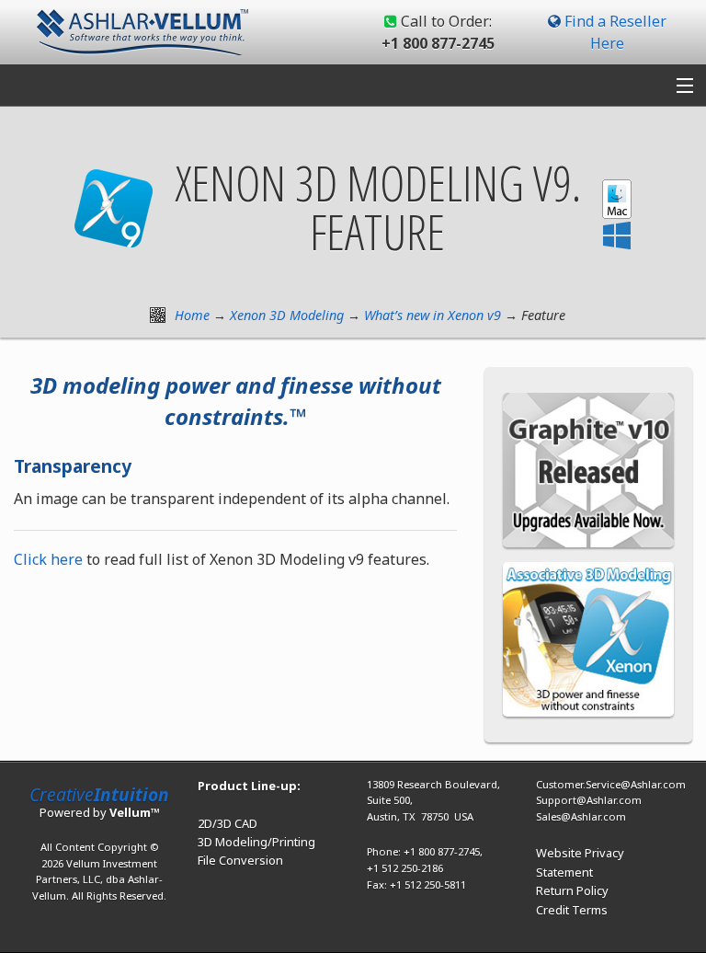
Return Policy (572, 890)
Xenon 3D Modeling (287, 315)
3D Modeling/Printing (256, 841)
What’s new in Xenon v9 (432, 315)
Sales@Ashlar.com (581, 816)
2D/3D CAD (227, 823)
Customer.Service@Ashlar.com (611, 784)
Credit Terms (572, 909)
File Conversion (240, 860)
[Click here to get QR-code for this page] (158, 315)
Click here (48, 559)
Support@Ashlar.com (589, 800)
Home (192, 315)
